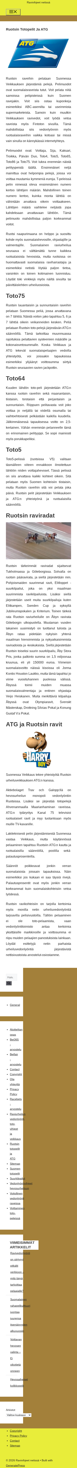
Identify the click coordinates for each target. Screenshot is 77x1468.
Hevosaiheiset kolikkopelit (19, 1382)
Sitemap (15, 1163)
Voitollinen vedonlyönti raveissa (17, 1198)
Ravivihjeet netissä (38, 2)
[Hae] (9, 983)
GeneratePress (15, 1465)
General (15, 1004)
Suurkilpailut (17, 1178)
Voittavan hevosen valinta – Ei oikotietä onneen (16, 1355)
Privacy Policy (18, 1435)
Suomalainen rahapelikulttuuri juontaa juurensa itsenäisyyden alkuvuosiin (20, 1315)
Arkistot (10, 1409)
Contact (15, 1069)
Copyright (16, 1074)
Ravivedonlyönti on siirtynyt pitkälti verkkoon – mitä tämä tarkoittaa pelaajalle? (20, 1272)
